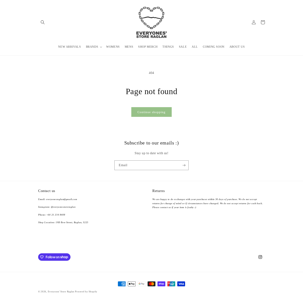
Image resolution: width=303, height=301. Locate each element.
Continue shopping (151, 112)
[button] (42, 22)
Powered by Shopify (86, 291)
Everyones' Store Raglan (61, 291)
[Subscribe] (183, 165)
